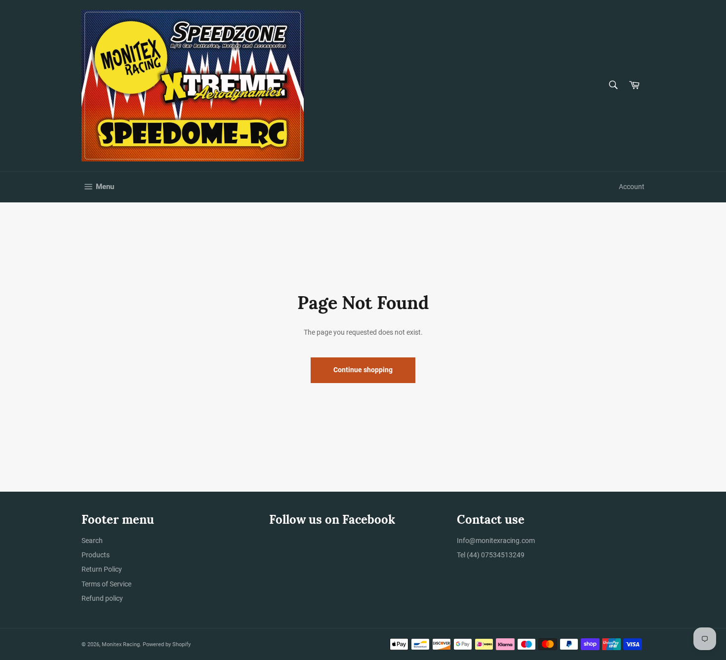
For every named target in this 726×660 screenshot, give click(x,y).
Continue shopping (363, 370)
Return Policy (101, 569)
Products (95, 555)
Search (92, 540)
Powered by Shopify (167, 644)
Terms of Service (106, 584)
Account (632, 187)
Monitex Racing (121, 644)
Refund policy (102, 598)
